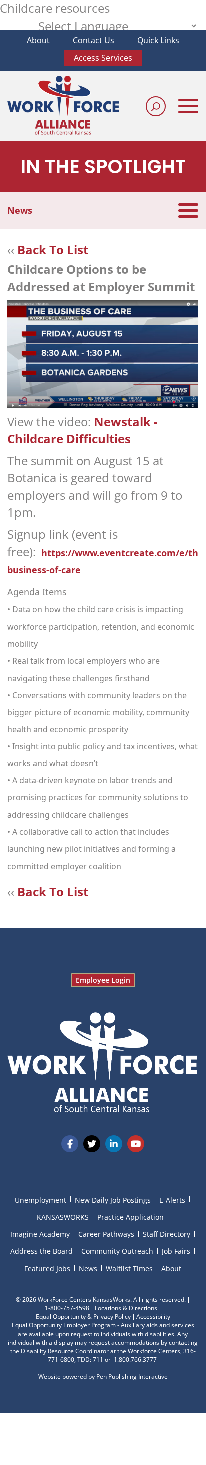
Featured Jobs (47, 1268)
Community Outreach (118, 1251)
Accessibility (153, 1316)
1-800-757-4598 (67, 1308)
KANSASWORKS (63, 1217)
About (38, 40)
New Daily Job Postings (113, 1200)
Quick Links (159, 40)
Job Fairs (176, 1251)
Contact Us (93, 40)
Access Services (103, 57)
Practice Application (131, 1217)
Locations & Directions (126, 1308)
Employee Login (103, 980)
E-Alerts (173, 1200)
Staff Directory (166, 1234)
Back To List (53, 249)
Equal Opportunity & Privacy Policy (83, 1316)
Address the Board (41, 1251)
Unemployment (40, 1200)
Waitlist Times (129, 1268)
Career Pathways (106, 1234)
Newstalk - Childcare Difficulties (83, 430)
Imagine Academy (40, 1234)
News (88, 1268)
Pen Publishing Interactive (132, 1376)
